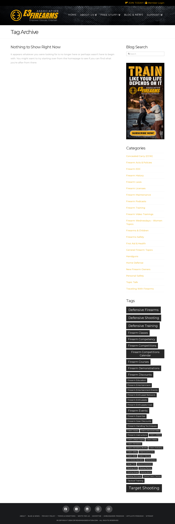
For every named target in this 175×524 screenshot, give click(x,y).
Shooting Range (132, 472)
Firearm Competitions (142, 345)
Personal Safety (135, 275)
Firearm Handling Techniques (142, 426)
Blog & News (34, 516)
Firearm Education (137, 380)
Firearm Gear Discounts (139, 421)
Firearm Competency (141, 339)
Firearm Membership (134, 444)
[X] (76, 509)
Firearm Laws (134, 182)
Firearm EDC (133, 169)
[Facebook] (66, 509)
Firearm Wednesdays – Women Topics (144, 222)
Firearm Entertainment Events (143, 390)
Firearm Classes (138, 332)
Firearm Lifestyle (155, 435)
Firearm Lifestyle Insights (135, 439)
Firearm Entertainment (139, 385)
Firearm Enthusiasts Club (140, 405)
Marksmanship (151, 460)
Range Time (131, 464)
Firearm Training (135, 207)
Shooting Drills (132, 468)
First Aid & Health (136, 243)
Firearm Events (138, 410)
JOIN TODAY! (135, 2)
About (23, 516)
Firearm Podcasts (136, 201)
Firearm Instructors (137, 435)
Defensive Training (143, 326)
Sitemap (149, 516)
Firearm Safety (132, 452)
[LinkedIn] (87, 509)
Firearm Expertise (136, 416)
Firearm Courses (138, 361)
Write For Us (84, 516)
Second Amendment (145, 464)
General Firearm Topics (139, 250)
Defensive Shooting (143, 318)
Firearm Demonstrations (143, 368)
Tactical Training (135, 480)
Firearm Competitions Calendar (145, 354)
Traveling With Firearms (140, 288)
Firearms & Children (137, 230)
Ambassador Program (114, 516)
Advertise (96, 516)
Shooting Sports (145, 472)
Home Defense (134, 262)
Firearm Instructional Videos (150, 430)
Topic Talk (132, 282)
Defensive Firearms (143, 310)
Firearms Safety (135, 237)
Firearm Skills (131, 456)
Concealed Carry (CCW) (139, 156)
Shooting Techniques (134, 476)
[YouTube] (98, 509)
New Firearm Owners (138, 269)
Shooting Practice (145, 468)
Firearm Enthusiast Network (141, 395)
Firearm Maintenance (138, 194)
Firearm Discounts (140, 374)
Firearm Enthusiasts (137, 400)
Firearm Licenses (136, 188)
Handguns (132, 256)
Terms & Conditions (66, 516)
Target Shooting (144, 488)
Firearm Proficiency (155, 448)
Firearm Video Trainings (139, 214)
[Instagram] (109, 509)
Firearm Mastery (151, 439)
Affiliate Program (135, 516)
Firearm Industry (132, 430)
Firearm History (135, 175)
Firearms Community (147, 452)
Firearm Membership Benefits (137, 448)
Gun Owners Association (135, 460)
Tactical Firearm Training (152, 476)
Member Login (155, 2)
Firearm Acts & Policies (139, 162)
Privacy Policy (48, 516)
